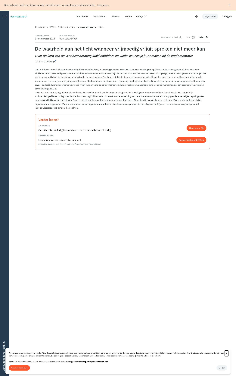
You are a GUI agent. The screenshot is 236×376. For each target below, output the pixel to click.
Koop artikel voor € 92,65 (191, 139)
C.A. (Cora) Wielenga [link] (45, 61)
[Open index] (4, 17)
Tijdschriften (40, 27)
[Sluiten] (229, 5)
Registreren (210, 16)
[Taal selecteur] (196, 16)
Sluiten (222, 368)
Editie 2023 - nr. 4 (65, 27)
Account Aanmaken (19, 368)
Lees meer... (103, 5)
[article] (122, 89)
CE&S (52, 27)
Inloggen (227, 16)
